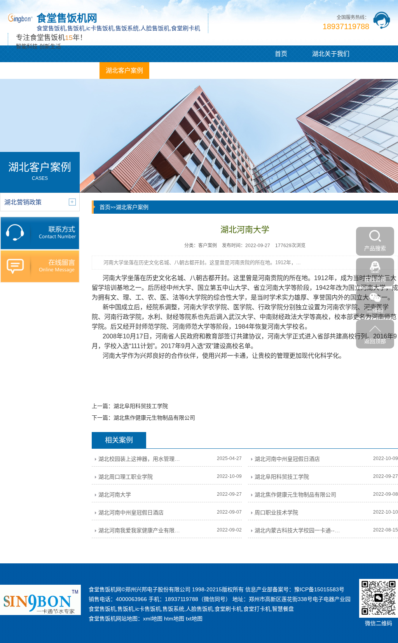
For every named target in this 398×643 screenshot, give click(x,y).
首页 (281, 54)
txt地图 (194, 618)
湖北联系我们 (224, 70)
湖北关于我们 (330, 54)
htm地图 (174, 618)
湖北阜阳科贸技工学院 (140, 406)
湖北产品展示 (25, 70)
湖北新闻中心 (74, 70)
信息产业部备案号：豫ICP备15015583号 (294, 589)
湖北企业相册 (174, 70)
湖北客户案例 (124, 70)
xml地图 (152, 618)
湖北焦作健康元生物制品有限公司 (154, 418)
